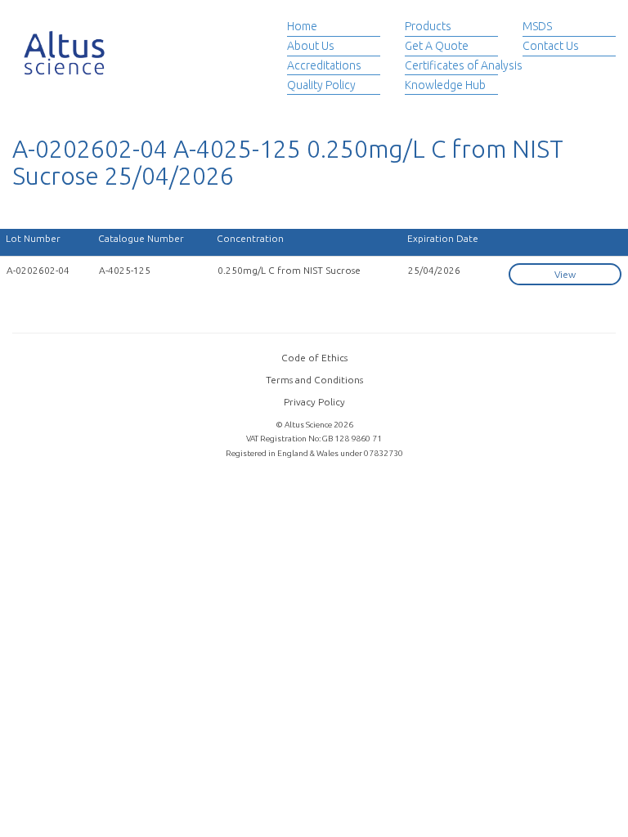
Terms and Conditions (314, 379)
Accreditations (324, 65)
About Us (310, 45)
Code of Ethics (314, 357)
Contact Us (551, 45)
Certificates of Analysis (464, 65)
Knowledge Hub (445, 85)
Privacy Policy (314, 401)
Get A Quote (437, 45)
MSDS (537, 26)
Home (302, 26)
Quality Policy (321, 85)
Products (428, 26)
